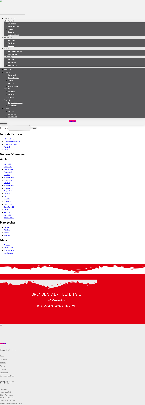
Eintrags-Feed (8, 247)
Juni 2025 (7, 147)
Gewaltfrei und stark (10, 144)
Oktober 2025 (8, 169)
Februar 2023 (8, 201)
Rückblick (11, 43)
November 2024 (9, 177)
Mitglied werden (13, 35)
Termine (8, 38)
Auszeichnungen (13, 26)
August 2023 (8, 191)
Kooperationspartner (15, 51)
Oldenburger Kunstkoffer (12, 141)
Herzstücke (9, 69)
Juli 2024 (7, 183)
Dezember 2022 (9, 207)
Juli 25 (6, 150)
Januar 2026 (8, 167)
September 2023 (9, 188)
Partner (8, 49)
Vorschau (11, 40)
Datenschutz (12, 65)
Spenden (3, 369)
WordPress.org (8, 253)
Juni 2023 (7, 196)
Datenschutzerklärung (7, 376)
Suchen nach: (4, 128)
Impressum (12, 62)
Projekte (11, 97)
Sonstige (6, 232)
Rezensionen (12, 54)
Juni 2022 (7, 209)
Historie (10, 29)
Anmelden (7, 245)
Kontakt (8, 57)
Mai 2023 (7, 199)
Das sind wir (12, 24)
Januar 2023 (8, 204)
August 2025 (8, 172)
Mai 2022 (7, 212)
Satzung (11, 32)
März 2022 (7, 215)
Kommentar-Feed (9, 250)
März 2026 (7, 164)
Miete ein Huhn (9, 139)
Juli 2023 (7, 193)
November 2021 (9, 218)
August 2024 (8, 180)
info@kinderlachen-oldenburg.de (11, 403)
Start (2, 356)
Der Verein (9, 21)
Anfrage (11, 59)
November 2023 (9, 185)
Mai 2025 (7, 175)
